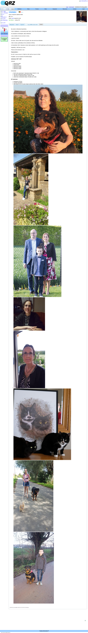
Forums (37, 8)
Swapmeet (55, 8)
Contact (74, 8)
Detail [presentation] (17, 24)
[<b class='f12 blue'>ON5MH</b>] (81, 21)
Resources (65, 8)
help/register (71, 7)
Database (19, 8)
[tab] (12, 25)
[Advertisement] (47, 620)
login (67, 7)
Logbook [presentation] (22, 24)
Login (83, 8)
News (28, 8)
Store (46, 8)
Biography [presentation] (12, 24)
